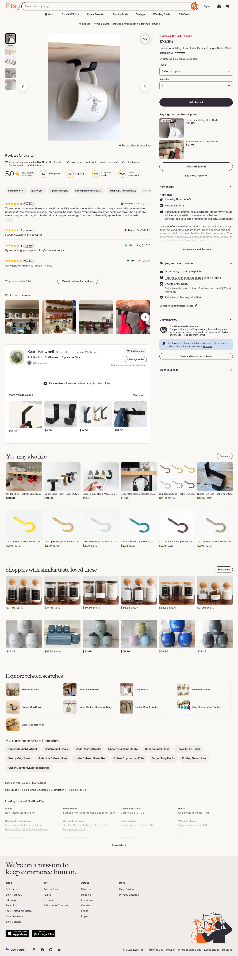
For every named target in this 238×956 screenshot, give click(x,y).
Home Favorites (96, 14)
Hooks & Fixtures (150, 23)
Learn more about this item (196, 249)
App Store (17, 933)
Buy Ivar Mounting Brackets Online (26, 829)
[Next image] (145, 87)
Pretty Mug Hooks (21, 760)
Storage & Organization (125, 23)
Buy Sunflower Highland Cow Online (86, 825)
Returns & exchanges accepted (184, 277)
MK (132, 260)
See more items (194, 175)
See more (225, 456)
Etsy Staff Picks (70, 14)
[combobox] (105, 6)
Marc (131, 245)
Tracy (131, 230)
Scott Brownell (40, 351)
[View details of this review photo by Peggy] (96, 317)
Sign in (207, 6)
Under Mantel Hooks (90, 750)
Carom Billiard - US (132, 812)
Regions (227, 949)
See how (207, 346)
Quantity (164, 79)
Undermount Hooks (58, 750)
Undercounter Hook (158, 750)
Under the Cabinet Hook (54, 760)
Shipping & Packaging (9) (122, 190)
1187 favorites (39, 782)
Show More (119, 845)
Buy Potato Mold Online (20, 812)
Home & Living (101, 23)
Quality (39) (37, 190)
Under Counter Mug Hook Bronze (30, 769)
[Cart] (227, 6)
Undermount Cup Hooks (124, 750)
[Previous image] (23, 87)
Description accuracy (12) (88, 190)
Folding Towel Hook (195, 760)
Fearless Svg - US (74, 829)
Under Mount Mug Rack (24, 750)
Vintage (140, 14)
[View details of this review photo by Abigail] (133, 317)
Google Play (43, 933)
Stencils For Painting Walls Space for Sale (89, 812)
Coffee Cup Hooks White (130, 760)
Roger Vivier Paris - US (192, 825)
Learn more (226, 218)
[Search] (194, 6)
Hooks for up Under (189, 750)
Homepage (84, 23)
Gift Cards (184, 14)
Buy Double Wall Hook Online (23, 825)
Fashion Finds (120, 14)
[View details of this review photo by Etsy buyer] (59, 317)
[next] (145, 317)
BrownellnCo (166, 52)
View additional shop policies (196, 356)
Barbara (129, 203)
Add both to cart (196, 166)
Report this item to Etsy (136, 145)
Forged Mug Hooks (165, 760)
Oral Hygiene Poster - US (194, 812)
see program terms (194, 334)
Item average (27, 172)
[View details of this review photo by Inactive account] (22, 317)
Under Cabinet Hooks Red (92, 760)
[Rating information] (28, 357)
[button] (136, 359)
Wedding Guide (161, 14)
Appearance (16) (59, 190)
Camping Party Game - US (137, 825)
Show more (224, 569)
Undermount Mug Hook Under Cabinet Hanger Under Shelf (195, 48)
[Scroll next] (150, 190)
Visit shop (138, 395)
